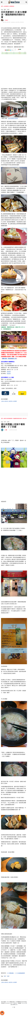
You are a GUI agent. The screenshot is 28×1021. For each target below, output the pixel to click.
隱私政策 (15, 1003)
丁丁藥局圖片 (10, 973)
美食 (8, 9)
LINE (26, 25)
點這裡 (9, 371)
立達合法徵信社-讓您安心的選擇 (9, 401)
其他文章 (25, 418)
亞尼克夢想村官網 (13, 118)
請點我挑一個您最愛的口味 (9, 358)
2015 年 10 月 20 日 (13, 429)
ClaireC (6, 20)
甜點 (5, 9)
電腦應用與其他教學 (17, 418)
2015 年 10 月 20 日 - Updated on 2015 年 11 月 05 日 (13, 22)
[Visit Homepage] (14, 2)
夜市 (5, 421)
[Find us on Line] (14, 1007)
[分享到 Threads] (23, 25)
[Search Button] (26, 2)
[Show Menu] (1, 2)
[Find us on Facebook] (12, 1007)
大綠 (6, 429)
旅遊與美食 (11, 6)
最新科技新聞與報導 (8, 418)
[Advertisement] (14, 406)
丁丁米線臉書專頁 (20, 973)
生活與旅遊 (6, 6)
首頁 (2, 6)
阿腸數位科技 (15, 1004)
